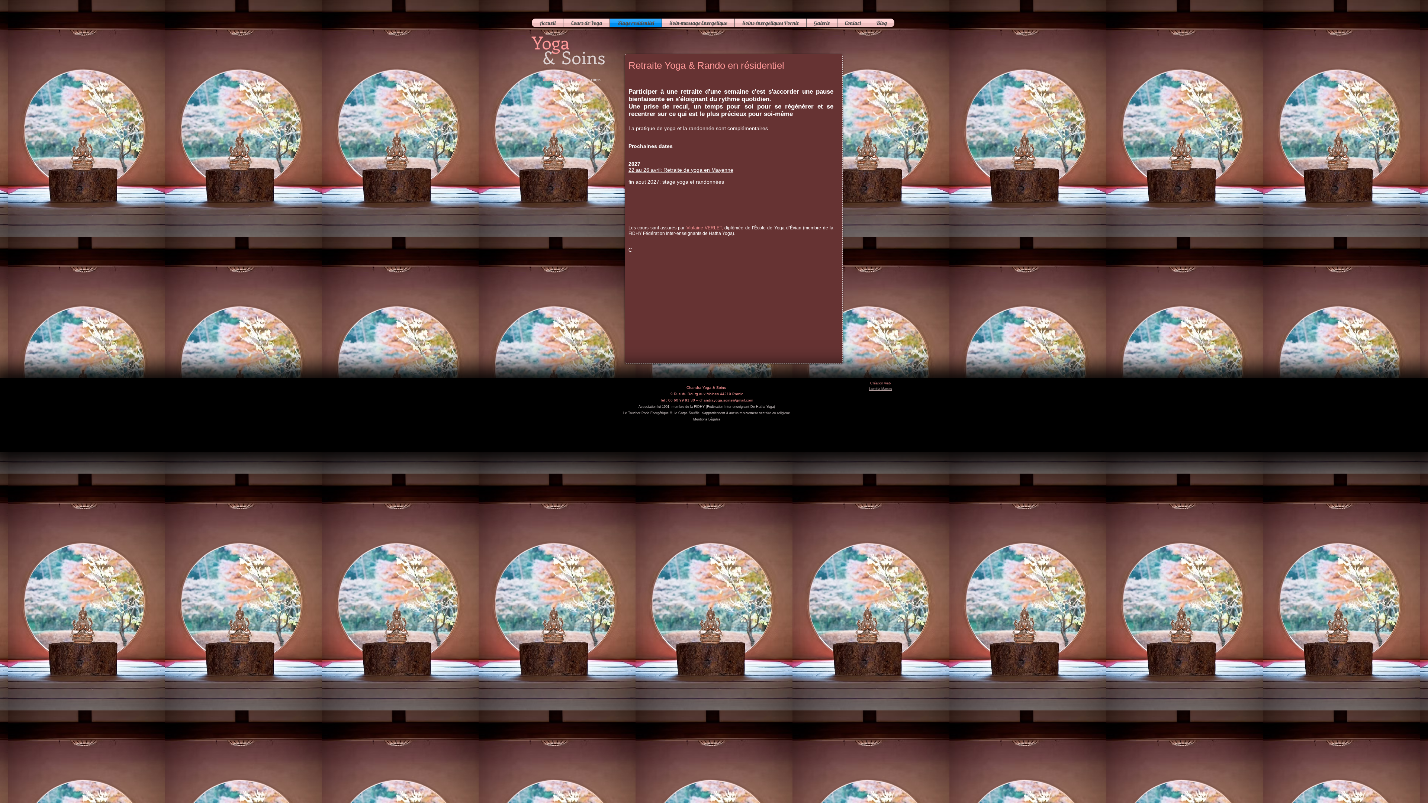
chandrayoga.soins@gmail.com (726, 400)
